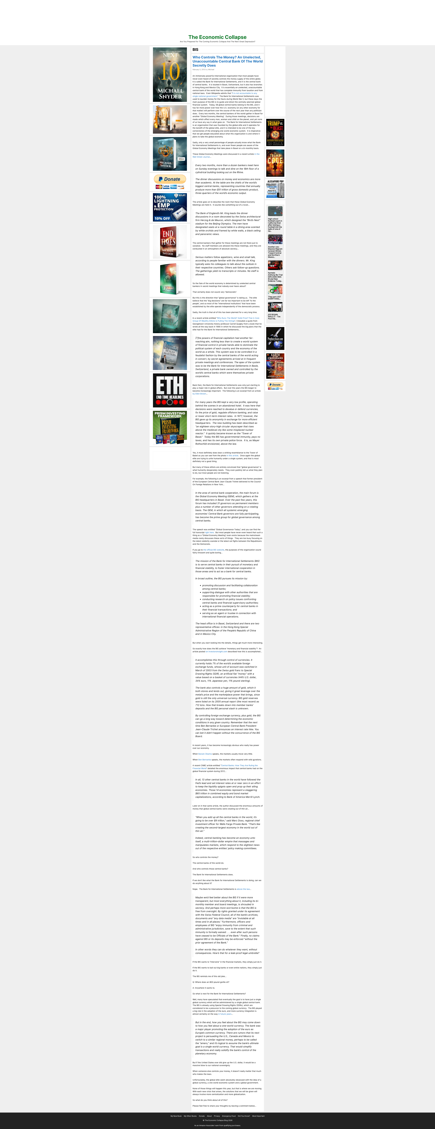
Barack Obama (205, 754)
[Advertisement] (217, 18)
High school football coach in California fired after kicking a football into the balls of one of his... (275, 225)
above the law (243, 889)
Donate (202, 1116)
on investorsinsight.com (216, 651)
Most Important (258, 1116)
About (209, 1116)
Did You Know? (244, 1116)
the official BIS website (213, 550)
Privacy (217, 1116)
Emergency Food (229, 1116)
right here (209, 532)
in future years (224, 1014)
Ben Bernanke (204, 760)
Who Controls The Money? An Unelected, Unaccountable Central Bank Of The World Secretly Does (228, 61)
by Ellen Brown (199, 394)
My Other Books (190, 1116)
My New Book (176, 1116)
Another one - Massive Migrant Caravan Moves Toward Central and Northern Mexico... (275, 252)
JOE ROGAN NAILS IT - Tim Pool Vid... (274, 317)
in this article (232, 455)
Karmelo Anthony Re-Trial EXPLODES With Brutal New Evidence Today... (275, 277)
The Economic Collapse (217, 37)
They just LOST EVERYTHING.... (274, 298)
